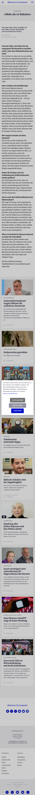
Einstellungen (18, 405)
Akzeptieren (17, 411)
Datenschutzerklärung (10, 394)
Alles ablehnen (17, 400)
